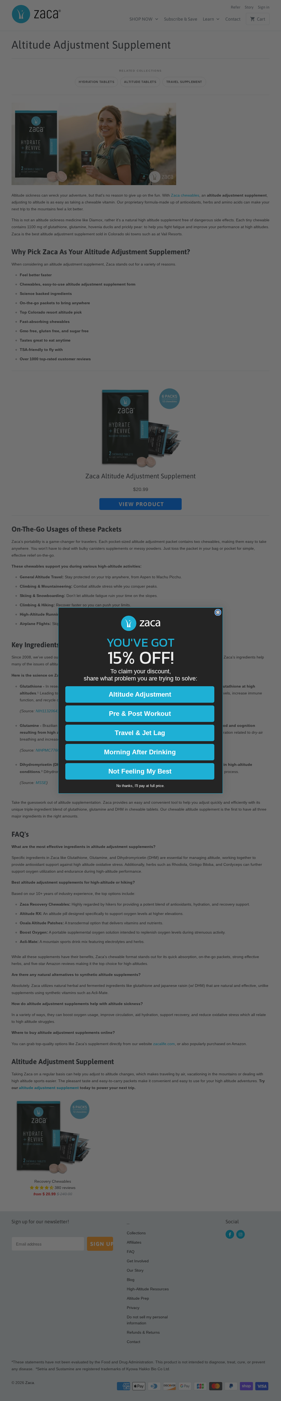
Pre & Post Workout (140, 713)
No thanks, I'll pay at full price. (140, 786)
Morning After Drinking (140, 752)
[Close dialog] (218, 612)
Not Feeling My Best (140, 771)
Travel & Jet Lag (140, 732)
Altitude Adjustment (140, 694)
